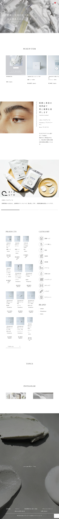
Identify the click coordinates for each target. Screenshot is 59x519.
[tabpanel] (29, 183)
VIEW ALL (11, 346)
